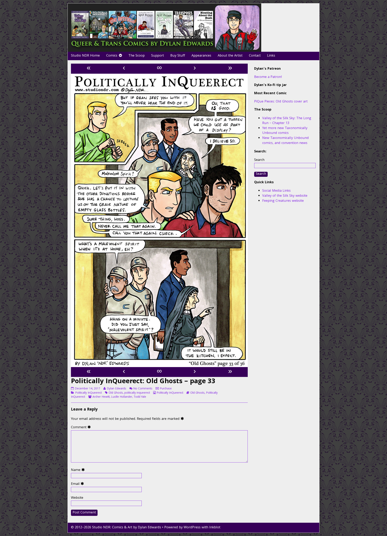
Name (78, 470)
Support (157, 56)
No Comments (142, 388)
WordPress (192, 528)
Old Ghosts (116, 393)
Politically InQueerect (88, 393)
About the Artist (230, 56)
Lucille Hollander (121, 397)
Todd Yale (140, 397)
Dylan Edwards (116, 388)
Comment (82, 427)
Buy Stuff (177, 56)
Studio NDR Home (85, 56)
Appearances (201, 56)
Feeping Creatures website (283, 201)
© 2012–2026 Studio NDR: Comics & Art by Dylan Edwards (116, 528)
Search (259, 160)
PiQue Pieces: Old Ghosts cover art (281, 102)
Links (271, 56)
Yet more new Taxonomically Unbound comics (284, 130)
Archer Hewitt (101, 397)
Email (78, 484)
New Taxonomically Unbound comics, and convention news (285, 140)
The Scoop (136, 56)
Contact (255, 56)
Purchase (166, 388)
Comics (111, 56)
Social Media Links (276, 191)
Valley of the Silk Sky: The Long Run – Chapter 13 (286, 121)
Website (77, 498)
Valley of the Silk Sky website (284, 196)
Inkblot (214, 528)
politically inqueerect (137, 393)
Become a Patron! (268, 77)
